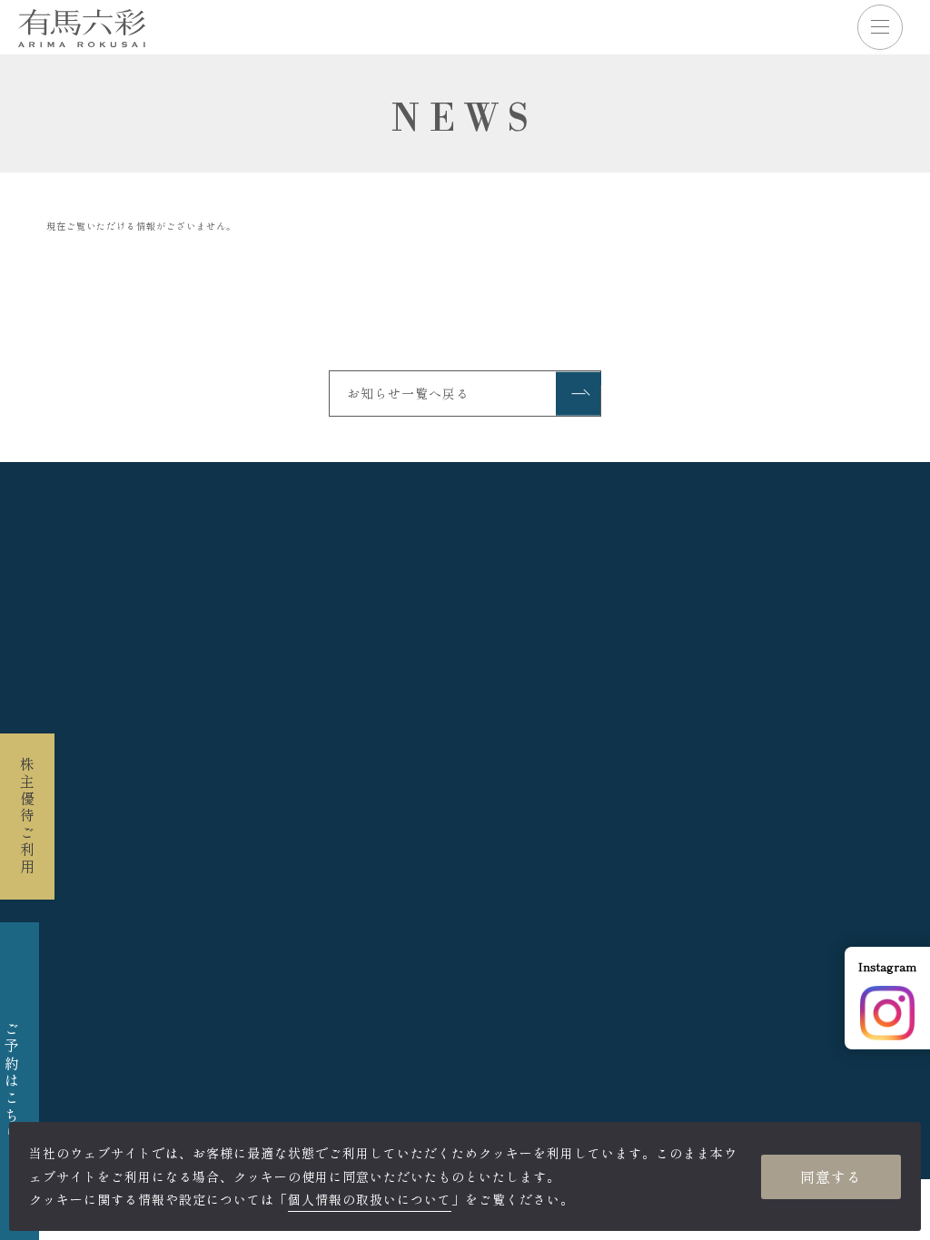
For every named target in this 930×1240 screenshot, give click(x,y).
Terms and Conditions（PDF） (425, 821)
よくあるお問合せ (514, 949)
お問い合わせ (647, 949)
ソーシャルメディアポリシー (694, 926)
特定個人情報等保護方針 (494, 926)
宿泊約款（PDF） (208, 821)
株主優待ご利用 (27, 816)
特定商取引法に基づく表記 (342, 949)
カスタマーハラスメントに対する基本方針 (682, 821)
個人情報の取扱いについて (301, 926)
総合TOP (465, 1017)
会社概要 (156, 926)
